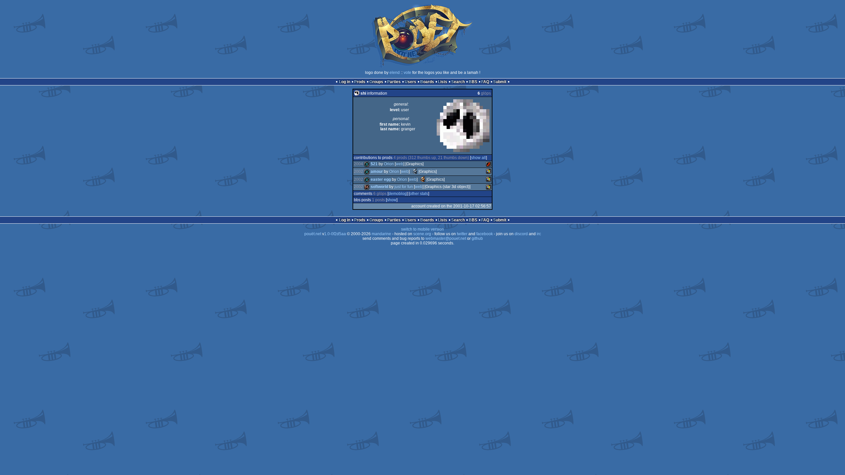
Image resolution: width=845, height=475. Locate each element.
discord (521, 234)
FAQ (485, 81)
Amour (377, 171)
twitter (462, 234)
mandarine (381, 234)
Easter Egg (381, 179)
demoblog (398, 193)
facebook (484, 234)
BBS (473, 81)
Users (410, 81)
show (391, 200)
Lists (442, 81)
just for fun (403, 186)
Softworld (379, 186)
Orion (389, 164)
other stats (419, 193)
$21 (374, 164)
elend (394, 72)
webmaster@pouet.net (445, 238)
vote (407, 72)
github (477, 238)
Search (458, 81)
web (399, 164)
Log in (344, 81)
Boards (427, 81)
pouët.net (312, 234)
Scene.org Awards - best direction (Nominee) (415, 171)
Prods (359, 81)
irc (539, 234)
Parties (394, 81)
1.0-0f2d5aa (335, 234)
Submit (499, 81)
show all (478, 157)
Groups (376, 81)
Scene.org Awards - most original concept (422, 179)
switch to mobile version (422, 229)
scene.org (422, 234)
